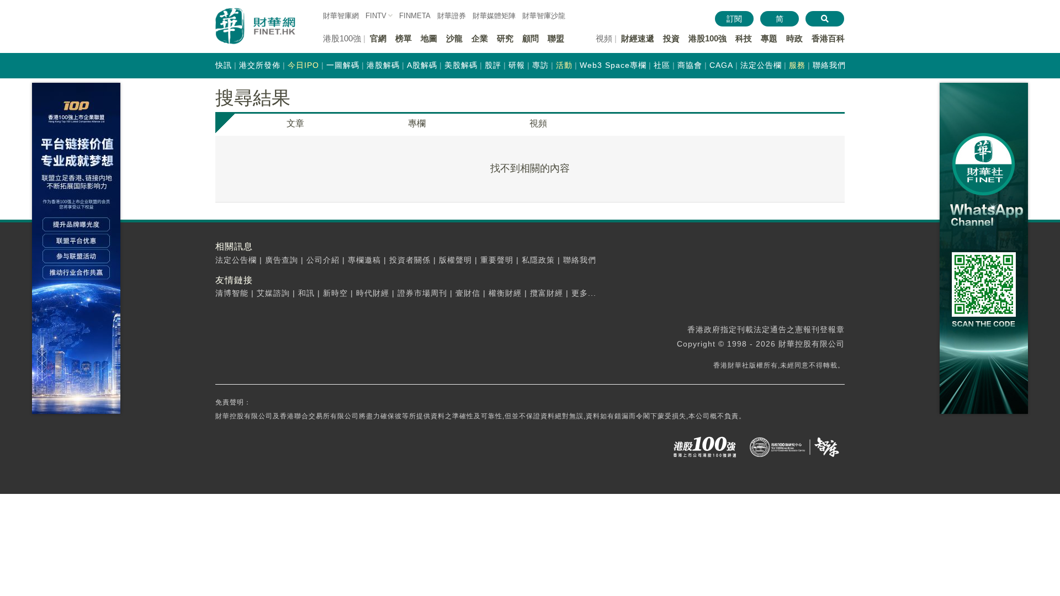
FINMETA (415, 16)
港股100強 (707, 38)
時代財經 (372, 293)
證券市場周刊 (422, 293)
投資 (671, 38)
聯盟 (556, 38)
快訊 (223, 65)
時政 (794, 38)
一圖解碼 (342, 65)
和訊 (306, 293)
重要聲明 (496, 260)
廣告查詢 (281, 260)
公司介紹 (323, 260)
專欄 (417, 123)
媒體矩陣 (494, 16)
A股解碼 (422, 65)
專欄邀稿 (364, 260)
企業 (479, 38)
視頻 (538, 123)
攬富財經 (546, 293)
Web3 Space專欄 (613, 65)
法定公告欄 (761, 65)
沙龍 (454, 38)
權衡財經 (505, 293)
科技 (743, 38)
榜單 (403, 38)
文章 (295, 123)
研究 (505, 38)
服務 (797, 65)
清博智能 (231, 293)
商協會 (689, 65)
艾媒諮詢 (273, 293)
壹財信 (467, 293)
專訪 (540, 65)
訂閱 (734, 18)
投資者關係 (410, 260)
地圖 (429, 38)
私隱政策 (538, 260)
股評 (493, 65)
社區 (662, 65)
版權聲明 (455, 260)
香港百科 (828, 38)
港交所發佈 (259, 65)
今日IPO (303, 65)
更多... (583, 293)
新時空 (335, 293)
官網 (378, 38)
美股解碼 (461, 65)
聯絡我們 (829, 65)
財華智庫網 (341, 16)
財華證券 (451, 16)
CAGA (721, 65)
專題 (769, 38)
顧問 (530, 38)
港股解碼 (383, 65)
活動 (564, 65)
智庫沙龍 (543, 16)
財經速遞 (637, 38)
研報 (516, 65)
